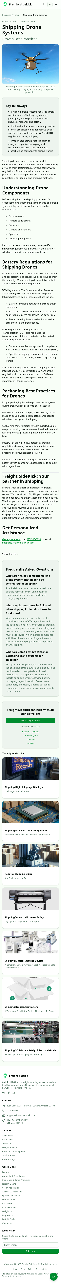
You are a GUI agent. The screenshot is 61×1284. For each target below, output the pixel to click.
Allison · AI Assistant (12, 1191)
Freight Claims (9, 1183)
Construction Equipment (14, 1151)
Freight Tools (8, 1211)
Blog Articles (8, 1215)
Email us (31, 743)
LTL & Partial (8, 1139)
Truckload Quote (30, 735)
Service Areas (8, 1155)
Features (6, 1172)
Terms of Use (42, 1269)
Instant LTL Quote (30, 731)
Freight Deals (8, 1219)
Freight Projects (9, 1147)
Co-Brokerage (8, 1159)
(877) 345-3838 (14, 1110)
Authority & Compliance (13, 1176)
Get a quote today (11, 539)
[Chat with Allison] (54, 1277)
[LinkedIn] (13, 1092)
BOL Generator (9, 1207)
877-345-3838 (34, 539)
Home (16, 1269)
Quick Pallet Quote (11, 1195)
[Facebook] (8, 1092)
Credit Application (10, 1187)
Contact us (31, 739)
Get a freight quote (30, 720)
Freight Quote (8, 1199)
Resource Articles (10, 15)
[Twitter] (3, 1092)
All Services (7, 1135)
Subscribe (30, 1251)
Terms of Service (8, 1276)
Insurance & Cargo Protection (16, 1180)
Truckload (6, 1143)
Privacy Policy (27, 1269)
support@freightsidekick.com (18, 542)
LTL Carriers (8, 1203)
